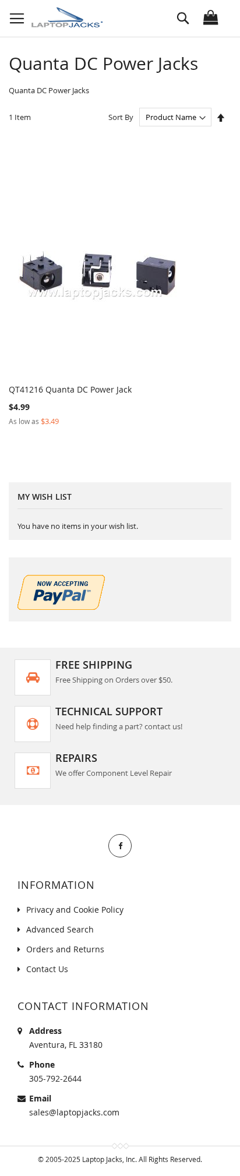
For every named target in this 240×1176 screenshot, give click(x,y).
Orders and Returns (65, 949)
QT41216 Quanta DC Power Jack (70, 389)
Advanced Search (60, 929)
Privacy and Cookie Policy (74, 909)
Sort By (120, 117)
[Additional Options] (61, 607)
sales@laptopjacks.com (74, 1112)
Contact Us (47, 968)
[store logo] (68, 18)
